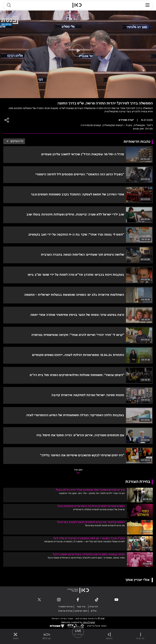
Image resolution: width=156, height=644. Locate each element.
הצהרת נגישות (65, 611)
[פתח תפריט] (147, 5)
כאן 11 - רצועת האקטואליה (117, 125)
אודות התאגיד (65, 606)
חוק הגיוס (138, 128)
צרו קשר (81, 606)
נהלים (93, 611)
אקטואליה (139, 125)
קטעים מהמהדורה (91, 125)
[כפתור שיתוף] (7, 120)
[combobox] (14, 141)
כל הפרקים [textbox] (17, 141)
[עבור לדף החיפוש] (8, 5)
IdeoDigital (89, 622)
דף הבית (93, 606)
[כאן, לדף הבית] (77, 5)
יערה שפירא (126, 120)
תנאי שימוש (81, 611)
